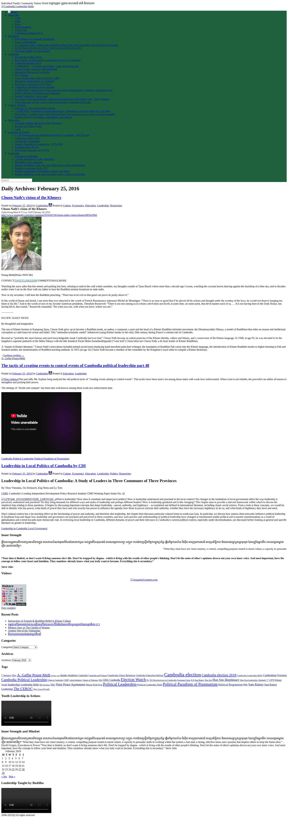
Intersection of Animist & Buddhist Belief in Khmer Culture (39, 621)
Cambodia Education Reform (150, 675)
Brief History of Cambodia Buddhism (34, 39)
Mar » (12, 776)
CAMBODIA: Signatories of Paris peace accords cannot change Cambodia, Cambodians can (64, 90)
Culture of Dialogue (90, 680)
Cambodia (13, 54)
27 (19, 769)
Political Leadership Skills (149, 685)
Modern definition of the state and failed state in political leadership (50, 165)
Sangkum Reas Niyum (26, 147)
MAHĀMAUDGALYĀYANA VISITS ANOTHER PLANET (48, 48)
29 (3, 773)
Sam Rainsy (256, 684)
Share (18, 24)
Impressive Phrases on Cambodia (32, 72)
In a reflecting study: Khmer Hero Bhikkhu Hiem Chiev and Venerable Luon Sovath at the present (66, 45)
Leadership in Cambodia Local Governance (24, 528)
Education (90, 205)
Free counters (8, 607)
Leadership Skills (30, 684)
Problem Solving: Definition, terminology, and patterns (43, 117)
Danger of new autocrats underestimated (36, 69)
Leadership (14, 153)
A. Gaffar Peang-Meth (13, 358)
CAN (17, 18)
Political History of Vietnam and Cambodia (37, 93)
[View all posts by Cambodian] (50, 205)
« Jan (4, 776)
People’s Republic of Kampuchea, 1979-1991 (39, 144)
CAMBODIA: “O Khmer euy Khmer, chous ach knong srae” (47, 66)
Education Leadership (26, 156)
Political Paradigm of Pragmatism (51, 458)
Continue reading (13, 355)
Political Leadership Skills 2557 (31, 168)
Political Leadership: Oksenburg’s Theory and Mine (42, 171)
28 (23, 769)
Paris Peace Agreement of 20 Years (33, 84)
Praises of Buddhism (25, 42)
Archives (6, 660)
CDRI (4, 493)
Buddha (64, 675)
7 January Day (8, 675)
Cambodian (42, 205)
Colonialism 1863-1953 (27, 138)
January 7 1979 (266, 680)
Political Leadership (120, 684)
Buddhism (13, 36)
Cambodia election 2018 (219, 675)
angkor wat (55, 676)
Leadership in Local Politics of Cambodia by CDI (43, 466)
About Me (13, 15)
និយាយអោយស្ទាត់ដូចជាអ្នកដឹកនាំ (24, 634)
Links (18, 21)
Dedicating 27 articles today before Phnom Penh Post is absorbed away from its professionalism (65, 114)
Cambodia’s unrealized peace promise (34, 87)
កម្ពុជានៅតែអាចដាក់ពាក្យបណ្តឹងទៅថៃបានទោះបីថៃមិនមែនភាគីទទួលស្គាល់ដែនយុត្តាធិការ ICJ (54, 624)
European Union (183, 680)
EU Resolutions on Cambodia (163, 680)
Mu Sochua (45, 685)
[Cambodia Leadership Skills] (17, 6)
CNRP (66, 680)
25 (13, 769)
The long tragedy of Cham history (32, 51)
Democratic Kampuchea (27, 141)
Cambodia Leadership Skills (249, 675)
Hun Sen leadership (249, 680)
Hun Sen (208, 680)
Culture (67, 205)
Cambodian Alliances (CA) (29, 33)
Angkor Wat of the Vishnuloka (24, 630)
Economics (78, 205)
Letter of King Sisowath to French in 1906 (37, 78)
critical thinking (76, 680)
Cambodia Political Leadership (17, 458)
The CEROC (23, 689)
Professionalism (23, 27)
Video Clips (21, 30)
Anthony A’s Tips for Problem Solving (35, 108)
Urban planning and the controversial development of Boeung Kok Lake (53, 102)
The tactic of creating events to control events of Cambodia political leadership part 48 (75, 365)
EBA (101, 680)
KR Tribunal (21, 75)
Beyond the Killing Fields (28, 57)
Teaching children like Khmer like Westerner (38, 123)
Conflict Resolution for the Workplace (35, 159)
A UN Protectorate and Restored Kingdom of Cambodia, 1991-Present (52, 135)
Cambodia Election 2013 (28, 63)
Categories (6, 647)
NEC (53, 684)
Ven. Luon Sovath (41, 689)
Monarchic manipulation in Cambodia (34, 81)
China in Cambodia (55, 680)
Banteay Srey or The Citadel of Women (29, 627)
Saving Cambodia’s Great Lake (31, 96)
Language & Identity (19, 132)
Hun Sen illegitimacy (226, 680)
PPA (245, 684)
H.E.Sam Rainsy (197, 680)
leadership (14, 684)
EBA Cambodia (111, 680)
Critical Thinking (17, 105)
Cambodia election (182, 674)
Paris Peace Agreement (70, 684)
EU (147, 680)
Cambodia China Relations (121, 675)
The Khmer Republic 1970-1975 (32, 150)
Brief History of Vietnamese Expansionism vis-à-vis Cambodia (48, 60)
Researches (14, 120)
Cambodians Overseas (275, 675)
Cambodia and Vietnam (97, 675)
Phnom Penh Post (94, 685)
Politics (114, 473)
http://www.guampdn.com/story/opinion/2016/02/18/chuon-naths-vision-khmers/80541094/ (49, 215)
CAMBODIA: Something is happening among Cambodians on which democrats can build (62, 111)
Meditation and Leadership (29, 162)
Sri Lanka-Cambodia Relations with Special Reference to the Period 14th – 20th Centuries (62, 99)
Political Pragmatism (230, 684)
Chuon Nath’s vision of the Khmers (31, 197)
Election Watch (133, 679)
